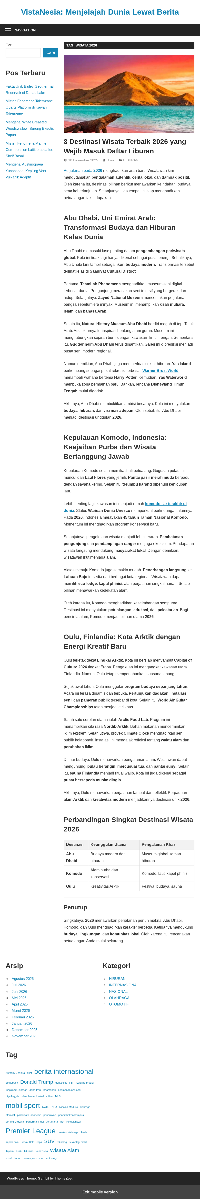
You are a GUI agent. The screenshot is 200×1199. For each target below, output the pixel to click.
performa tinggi (35, 1121)
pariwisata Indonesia (29, 1115)
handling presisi (85, 1082)
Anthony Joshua (15, 1072)
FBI (71, 1082)
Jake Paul (35, 1089)
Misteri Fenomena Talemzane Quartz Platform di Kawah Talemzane (29, 107)
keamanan (49, 1089)
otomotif (10, 1115)
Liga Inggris (12, 1096)
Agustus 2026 (23, 979)
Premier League (31, 1131)
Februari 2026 (23, 1017)
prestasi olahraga (68, 1132)
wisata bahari (13, 1158)
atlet (29, 1072)
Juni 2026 (19, 991)
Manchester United (32, 1096)
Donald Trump (36, 1082)
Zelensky (51, 1158)
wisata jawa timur (33, 1158)
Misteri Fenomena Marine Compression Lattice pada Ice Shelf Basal (29, 149)
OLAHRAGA (119, 998)
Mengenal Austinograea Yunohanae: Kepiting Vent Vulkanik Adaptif (26, 170)
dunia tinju (61, 1082)
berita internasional (63, 1071)
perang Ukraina (15, 1121)
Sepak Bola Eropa (31, 1142)
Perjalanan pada (83, 170)
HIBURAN (130, 160)
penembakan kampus (71, 1115)
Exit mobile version (100, 1192)
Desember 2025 (24, 1030)
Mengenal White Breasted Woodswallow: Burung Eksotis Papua (30, 128)
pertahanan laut (55, 1121)
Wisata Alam (64, 1150)
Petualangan (73, 1121)
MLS (57, 1096)
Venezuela (42, 1151)
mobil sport (23, 1105)
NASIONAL (118, 991)
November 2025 (24, 1036)
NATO (46, 1107)
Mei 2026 (19, 998)
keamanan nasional (69, 1089)
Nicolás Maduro (68, 1107)
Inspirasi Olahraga (16, 1089)
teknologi (62, 1142)
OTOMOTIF (119, 1004)
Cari (9, 45)
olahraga (85, 1107)
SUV (49, 1141)
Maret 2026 (21, 1010)
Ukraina (28, 1151)
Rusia (83, 1132)
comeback (12, 1082)
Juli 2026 (19, 985)
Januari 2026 (22, 1023)
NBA (54, 1107)
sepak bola (12, 1142)
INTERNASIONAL (124, 985)
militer (49, 1096)
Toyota (10, 1151)
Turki (19, 1151)
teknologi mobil (78, 1142)
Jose (110, 160)
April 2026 (20, 1004)
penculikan (49, 1115)
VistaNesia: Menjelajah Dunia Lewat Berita (100, 12)
